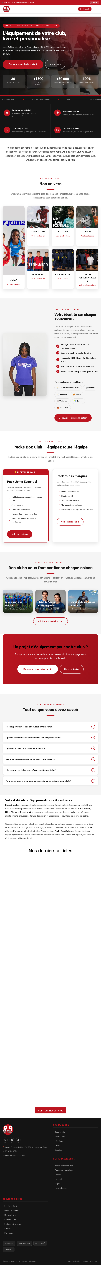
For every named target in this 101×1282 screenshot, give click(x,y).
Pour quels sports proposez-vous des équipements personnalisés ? (50, 781)
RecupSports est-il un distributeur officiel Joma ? (50, 726)
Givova (57, 1145)
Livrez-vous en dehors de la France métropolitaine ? (50, 770)
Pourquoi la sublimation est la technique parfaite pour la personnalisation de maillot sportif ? (42, 999)
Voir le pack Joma (20, 534)
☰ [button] (95, 9)
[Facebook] (11, 1140)
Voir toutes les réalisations (50, 621)
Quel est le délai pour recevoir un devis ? (50, 748)
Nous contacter (71, 669)
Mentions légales (74, 1261)
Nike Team (59, 1141)
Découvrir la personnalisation (73, 418)
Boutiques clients (10, 1206)
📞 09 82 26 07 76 (7, 2)
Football (58, 1175)
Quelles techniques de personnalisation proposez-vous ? (50, 737)
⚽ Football (90, 388)
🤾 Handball (62, 394)
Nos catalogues (10, 1215)
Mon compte (9, 1233)
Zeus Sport (59, 1150)
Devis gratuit (84, 9)
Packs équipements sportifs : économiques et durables (42, 914)
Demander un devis (11, 1210)
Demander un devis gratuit (23, 64)
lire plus (16, 931)
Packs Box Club (10, 1219)
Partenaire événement (12, 1224)
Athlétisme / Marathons (64, 1170)
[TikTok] (18, 1140)
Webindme (32, 1261)
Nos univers (55, 64)
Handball (58, 1179)
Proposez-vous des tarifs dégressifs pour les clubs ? (50, 759)
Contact (7, 1228)
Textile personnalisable (64, 1166)
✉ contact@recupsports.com (24, 2)
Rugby (57, 1184)
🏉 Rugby (77, 394)
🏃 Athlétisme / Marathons (68, 388)
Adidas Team (60, 1136)
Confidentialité (87, 1261)
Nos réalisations (61, 1188)
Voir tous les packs (70, 522)
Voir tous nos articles (50, 1110)
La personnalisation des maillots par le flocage (37, 1083)
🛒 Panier (94, 2)
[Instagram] (5, 1140)
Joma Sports (60, 1132)
